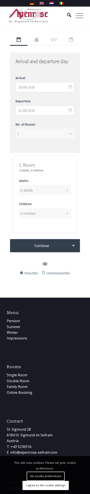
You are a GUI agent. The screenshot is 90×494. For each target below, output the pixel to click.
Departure (23, 101)
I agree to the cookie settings (46, 485)
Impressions (17, 338)
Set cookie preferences (45, 476)
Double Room (18, 380)
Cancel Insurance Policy (58, 272)
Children (25, 204)
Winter (12, 332)
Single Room (17, 375)
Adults (23, 181)
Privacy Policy (31, 272)
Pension (13, 320)
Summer (14, 326)
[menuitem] (67, 15)
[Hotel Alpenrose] (37, 15)
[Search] (67, 15)
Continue (41, 245)
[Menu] (77, 15)
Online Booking (19, 392)
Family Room (17, 386)
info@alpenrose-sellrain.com (33, 452)
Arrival (20, 78)
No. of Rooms (25, 124)
